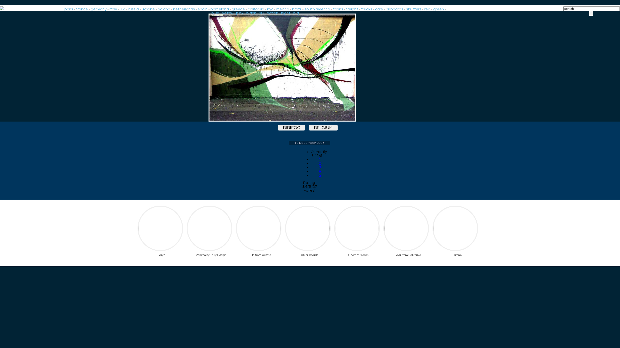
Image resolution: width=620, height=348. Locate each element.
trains (338, 9)
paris (68, 9)
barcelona (219, 9)
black (251, 13)
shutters (413, 9)
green (438, 9)
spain (203, 9)
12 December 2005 (309, 143)
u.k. (122, 9)
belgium (323, 127)
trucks (366, 9)
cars (379, 9)
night (285, 13)
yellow (227, 13)
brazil (297, 9)
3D (261, 13)
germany (99, 9)
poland (164, 9)
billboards (394, 9)
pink (239, 13)
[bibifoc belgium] (309, 68)
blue (215, 13)
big (296, 13)
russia (133, 9)
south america (317, 9)
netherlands (184, 9)
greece (238, 9)
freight (352, 9)
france (82, 9)
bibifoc (291, 127)
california (256, 9)
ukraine (148, 9)
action (272, 13)
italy (113, 9)
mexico (282, 9)
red (427, 9)
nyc (270, 9)
